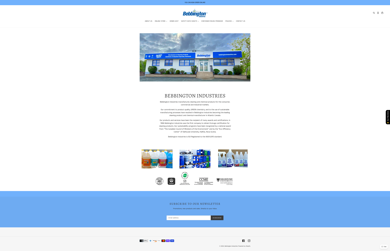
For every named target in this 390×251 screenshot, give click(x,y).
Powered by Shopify (244, 246)
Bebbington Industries (203, 112)
